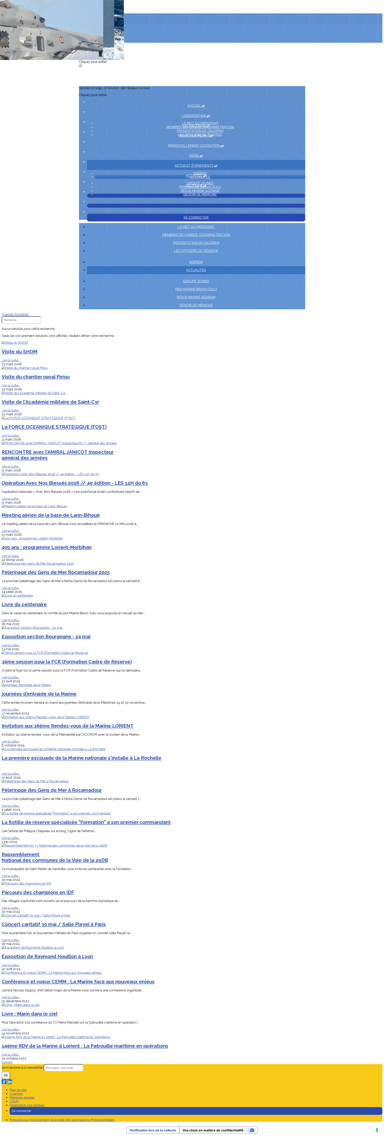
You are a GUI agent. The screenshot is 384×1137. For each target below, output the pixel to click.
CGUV (14, 1101)
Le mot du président (200, 123)
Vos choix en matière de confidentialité (213, 1130)
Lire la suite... (11, 360)
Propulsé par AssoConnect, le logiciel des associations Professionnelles (62, 1120)
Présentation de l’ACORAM (200, 131)
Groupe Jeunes (200, 183)
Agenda (200, 173)
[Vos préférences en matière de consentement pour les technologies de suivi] (377, 1130)
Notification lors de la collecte (153, 1130)
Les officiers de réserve (196, 251)
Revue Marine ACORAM (200, 191)
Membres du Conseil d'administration (196, 235)
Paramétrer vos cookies (27, 1105)
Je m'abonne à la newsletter (23, 1068)
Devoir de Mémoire (200, 194)
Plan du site (18, 1090)
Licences (16, 1094)
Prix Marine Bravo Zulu (196, 289)
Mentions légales (22, 1097)
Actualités (196, 270)
